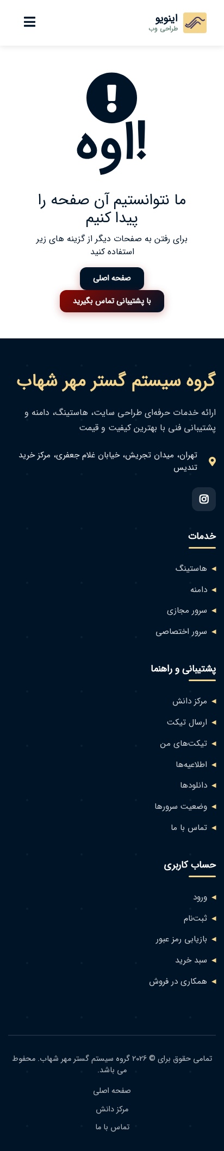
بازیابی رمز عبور (181, 939)
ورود (200, 897)
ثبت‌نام (195, 919)
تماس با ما (189, 828)
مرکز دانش (189, 701)
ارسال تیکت (187, 722)
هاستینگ (191, 569)
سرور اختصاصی (181, 632)
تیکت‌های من (183, 744)
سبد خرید (191, 960)
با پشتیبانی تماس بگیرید (112, 301)
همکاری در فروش (178, 982)
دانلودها (193, 785)
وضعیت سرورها (180, 807)
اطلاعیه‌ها (191, 765)
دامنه (198, 590)
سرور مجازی (187, 611)
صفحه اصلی (112, 278)
